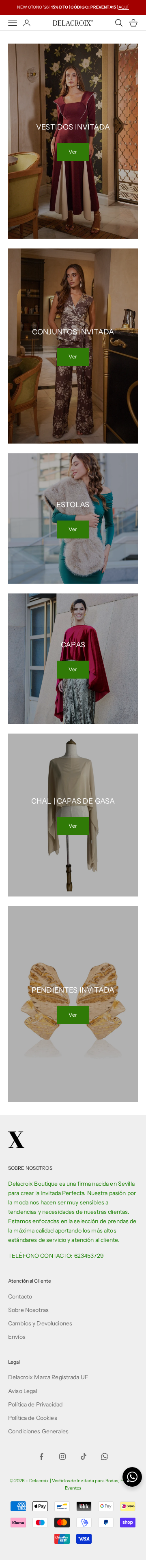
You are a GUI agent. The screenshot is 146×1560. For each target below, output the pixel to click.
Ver (73, 151)
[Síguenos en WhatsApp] (105, 1456)
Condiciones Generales (38, 1431)
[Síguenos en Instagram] (62, 1456)
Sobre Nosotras (28, 1310)
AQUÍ (123, 7)
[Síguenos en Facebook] (41, 1456)
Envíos (17, 1336)
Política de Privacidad (35, 1404)
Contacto (20, 1296)
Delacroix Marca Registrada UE (48, 1377)
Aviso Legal (22, 1391)
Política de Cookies (32, 1418)
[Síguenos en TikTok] (83, 1456)
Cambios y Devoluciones (40, 1323)
